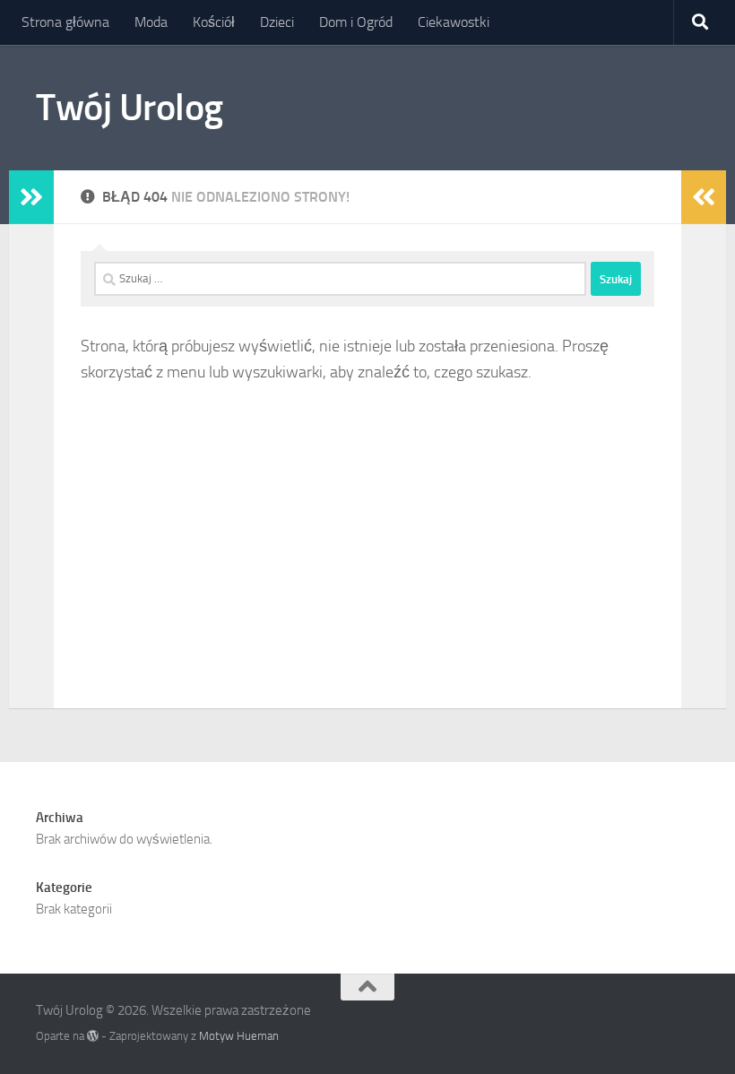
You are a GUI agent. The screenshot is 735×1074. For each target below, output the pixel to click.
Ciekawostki (453, 21)
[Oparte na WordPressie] (93, 1036)
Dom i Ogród (356, 21)
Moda (151, 21)
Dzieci (277, 21)
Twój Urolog (129, 107)
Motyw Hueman (239, 1036)
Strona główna (65, 21)
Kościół (214, 21)
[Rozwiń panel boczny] (31, 197)
